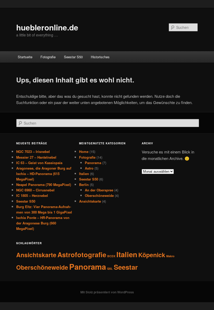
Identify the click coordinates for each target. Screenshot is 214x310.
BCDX (111, 256)
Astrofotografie (81, 254)
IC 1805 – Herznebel (32, 195)
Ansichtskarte (90, 201)
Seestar (126, 267)
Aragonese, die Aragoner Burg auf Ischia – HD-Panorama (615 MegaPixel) (43, 174)
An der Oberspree (99, 190)
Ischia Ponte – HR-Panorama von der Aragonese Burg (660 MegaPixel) (42, 223)
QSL (110, 268)
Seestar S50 (73, 56)
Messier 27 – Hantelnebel (36, 157)
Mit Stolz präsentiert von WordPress (107, 292)
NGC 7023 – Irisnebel (33, 151)
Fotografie (48, 56)
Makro (170, 256)
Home (83, 151)
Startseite (25, 56)
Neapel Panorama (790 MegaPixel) (43, 184)
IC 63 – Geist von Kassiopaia (39, 162)
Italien (84, 173)
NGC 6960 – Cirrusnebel (35, 190)
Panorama (93, 162)
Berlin (84, 184)
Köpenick (151, 254)
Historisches (100, 56)
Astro (89, 168)
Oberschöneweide (99, 195)
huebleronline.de (47, 27)
